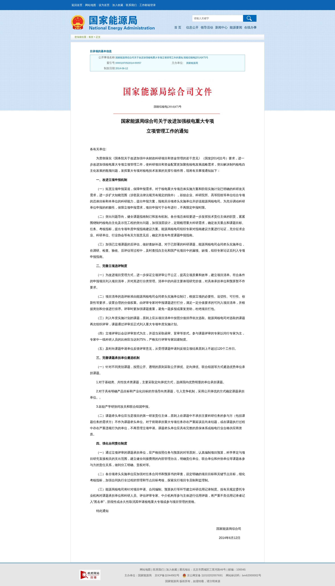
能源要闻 (236, 27)
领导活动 (207, 27)
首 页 (177, 27)
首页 (91, 37)
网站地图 (90, 5)
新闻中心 (221, 27)
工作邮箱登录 (147, 5)
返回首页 (77, 5)
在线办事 (250, 27)
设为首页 (104, 5)
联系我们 (131, 5)
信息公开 (192, 27)
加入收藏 (117, 5)
